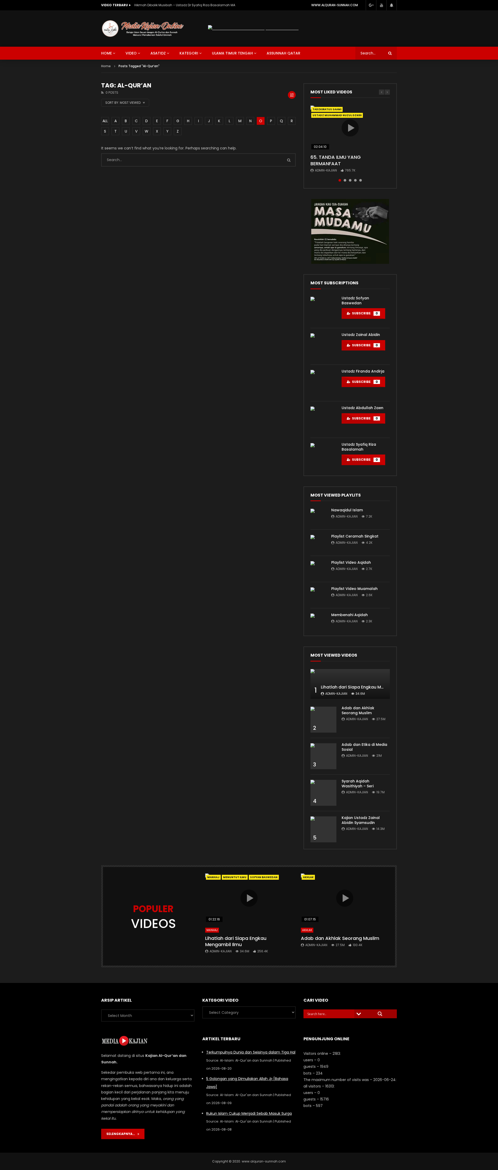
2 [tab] (345, 180)
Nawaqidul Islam (347, 510)
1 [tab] (339, 180)
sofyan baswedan (264, 877)
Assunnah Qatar (283, 53)
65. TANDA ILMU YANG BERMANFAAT (335, 160)
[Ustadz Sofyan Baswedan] (323, 310)
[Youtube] (381, 5)
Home (106, 66)
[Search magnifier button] (380, 1013)
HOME (106, 53)
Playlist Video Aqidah (351, 562)
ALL (105, 120)
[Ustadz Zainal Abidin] (323, 346)
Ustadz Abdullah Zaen (362, 407)
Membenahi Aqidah (349, 614)
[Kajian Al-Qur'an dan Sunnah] (143, 28)
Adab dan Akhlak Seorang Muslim (358, 710)
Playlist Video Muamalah (354, 588)
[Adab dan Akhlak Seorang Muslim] (323, 720)
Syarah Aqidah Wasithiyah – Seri (358, 784)
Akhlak (307, 930)
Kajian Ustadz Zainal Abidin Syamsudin (361, 820)
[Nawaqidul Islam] (318, 516)
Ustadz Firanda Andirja (363, 371)
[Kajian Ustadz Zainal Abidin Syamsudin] (323, 829)
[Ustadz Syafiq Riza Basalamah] (323, 456)
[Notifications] (391, 5)
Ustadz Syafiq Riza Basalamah (359, 447)
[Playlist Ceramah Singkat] (318, 542)
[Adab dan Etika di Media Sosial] (323, 756)
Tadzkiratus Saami (327, 109)
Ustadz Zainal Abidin (361, 334)
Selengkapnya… (121, 1134)
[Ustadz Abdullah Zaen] (323, 419)
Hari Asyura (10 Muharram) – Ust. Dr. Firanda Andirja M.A (178, 5)
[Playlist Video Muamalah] (318, 595)
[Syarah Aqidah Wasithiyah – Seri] (323, 793)
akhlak (308, 877)
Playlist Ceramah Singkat (354, 536)
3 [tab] (350, 180)
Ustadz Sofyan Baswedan (355, 300)
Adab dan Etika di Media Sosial (364, 747)
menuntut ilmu (234, 877)
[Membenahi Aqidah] (318, 621)
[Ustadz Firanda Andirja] (323, 383)
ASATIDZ (158, 53)
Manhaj (213, 877)
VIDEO (131, 53)
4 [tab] (355, 180)
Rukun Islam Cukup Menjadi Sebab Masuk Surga (249, 1113)
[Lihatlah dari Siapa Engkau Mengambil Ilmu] (350, 684)
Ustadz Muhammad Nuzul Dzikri (337, 115)
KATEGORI (188, 53)
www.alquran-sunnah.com (334, 5)
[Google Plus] (371, 5)
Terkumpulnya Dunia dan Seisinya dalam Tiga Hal (250, 1052)
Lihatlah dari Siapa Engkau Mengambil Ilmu (366, 687)
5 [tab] (360, 180)
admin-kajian (326, 170)
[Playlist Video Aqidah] (318, 569)
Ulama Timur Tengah (232, 53)
